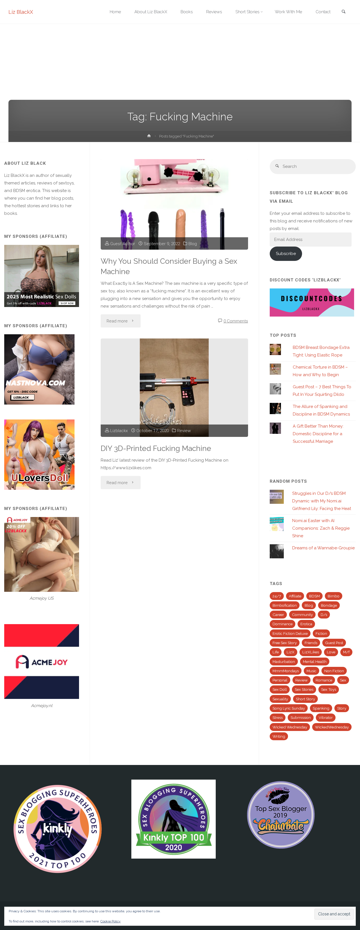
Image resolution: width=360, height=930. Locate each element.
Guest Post (334, 642)
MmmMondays (286, 671)
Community (302, 614)
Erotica (306, 624)
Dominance (282, 624)
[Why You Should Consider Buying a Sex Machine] (174, 204)
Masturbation (284, 661)
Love (331, 652)
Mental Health (315, 661)
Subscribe (286, 253)
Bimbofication (285, 605)
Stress (278, 717)
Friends (311, 642)
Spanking (321, 708)
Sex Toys (328, 689)
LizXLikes (310, 652)
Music (311, 671)
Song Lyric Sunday (289, 708)
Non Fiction (334, 671)
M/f (346, 652)
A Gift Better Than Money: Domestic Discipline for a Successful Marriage (318, 434)
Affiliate (295, 596)
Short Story (305, 699)
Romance (324, 680)
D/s (324, 614)
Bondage (329, 605)
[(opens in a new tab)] (174, 387)
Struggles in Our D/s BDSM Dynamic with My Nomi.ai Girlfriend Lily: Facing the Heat (321, 501)
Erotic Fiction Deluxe (290, 633)
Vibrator (326, 717)
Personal (280, 680)
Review (184, 430)
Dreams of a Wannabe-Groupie (323, 547)
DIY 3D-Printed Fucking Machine (156, 448)
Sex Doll (280, 689)
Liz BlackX (20, 12)
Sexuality (280, 699)
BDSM (314, 596)
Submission (301, 717)
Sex (343, 680)
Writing (279, 736)
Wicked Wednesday (290, 727)
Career (278, 614)
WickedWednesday (332, 727)
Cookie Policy (110, 921)
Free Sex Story (285, 642)
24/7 (277, 596)
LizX (290, 652)
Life (276, 652)
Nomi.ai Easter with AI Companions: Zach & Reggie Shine (321, 528)
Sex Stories (304, 689)
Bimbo (333, 596)
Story (341, 708)
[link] (343, 12)
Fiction (321, 633)
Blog (192, 243)
